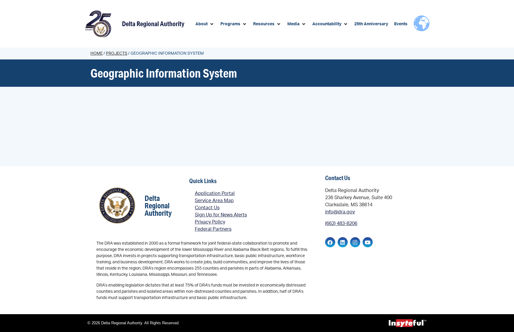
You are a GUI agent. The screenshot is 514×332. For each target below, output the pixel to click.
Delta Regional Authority (153, 24)
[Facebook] (330, 242)
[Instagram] (355, 242)
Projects (116, 53)
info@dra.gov (340, 212)
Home (96, 53)
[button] (204, 24)
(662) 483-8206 (341, 223)
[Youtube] (368, 242)
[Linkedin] (343, 242)
